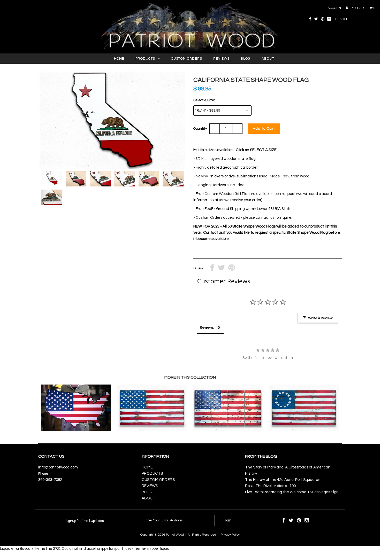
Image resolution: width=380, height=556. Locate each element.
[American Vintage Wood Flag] (152, 430)
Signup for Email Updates (84, 521)
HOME (119, 58)
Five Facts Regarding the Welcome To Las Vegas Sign (292, 492)
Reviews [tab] (207, 327)
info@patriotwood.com (58, 467)
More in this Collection (190, 377)
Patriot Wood (175, 534)
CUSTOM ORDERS (186, 58)
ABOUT (268, 58)
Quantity (200, 128)
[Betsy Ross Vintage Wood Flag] (304, 430)
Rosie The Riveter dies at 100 (270, 486)
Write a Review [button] (320, 318)
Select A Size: (204, 100)
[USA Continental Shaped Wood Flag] (76, 430)
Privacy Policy (230, 534)
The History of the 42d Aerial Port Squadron (282, 480)
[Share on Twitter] (221, 268)
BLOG (245, 58)
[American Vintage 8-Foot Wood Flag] (228, 430)
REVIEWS (221, 58)
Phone (43, 473)
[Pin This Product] (231, 268)
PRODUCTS (145, 58)
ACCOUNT (336, 8)
